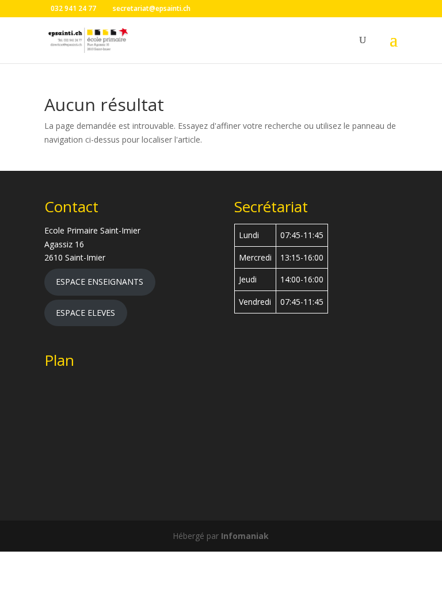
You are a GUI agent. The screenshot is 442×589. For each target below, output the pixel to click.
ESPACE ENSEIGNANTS (99, 281)
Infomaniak (245, 535)
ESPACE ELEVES (85, 312)
